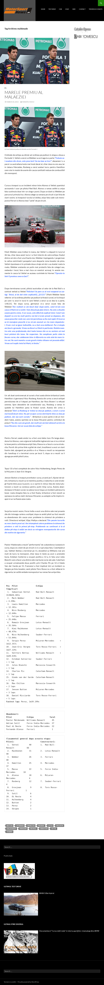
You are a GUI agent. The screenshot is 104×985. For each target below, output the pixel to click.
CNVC (67, 9)
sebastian (44, 828)
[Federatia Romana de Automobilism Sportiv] (19, 871)
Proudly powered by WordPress (28, 982)
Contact (82, 9)
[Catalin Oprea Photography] (82, 30)
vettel (53, 828)
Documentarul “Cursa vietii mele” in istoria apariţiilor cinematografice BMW (69, 931)
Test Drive (52, 9)
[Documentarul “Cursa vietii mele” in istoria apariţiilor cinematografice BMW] (21, 941)
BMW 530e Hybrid (46, 893)
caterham (20, 825)
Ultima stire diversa (13, 924)
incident (41, 825)
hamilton (31, 825)
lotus (50, 825)
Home (43, 9)
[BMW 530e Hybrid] (21, 904)
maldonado (11, 828)
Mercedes (23, 828)
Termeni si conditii (95, 9)
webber (9, 831)
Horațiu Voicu (28, 102)
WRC (74, 9)
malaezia (59, 825)
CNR (60, 9)
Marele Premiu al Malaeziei (24, 94)
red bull (33, 828)
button (10, 825)
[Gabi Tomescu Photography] (86, 36)
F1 (5, 88)
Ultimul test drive (12, 886)
